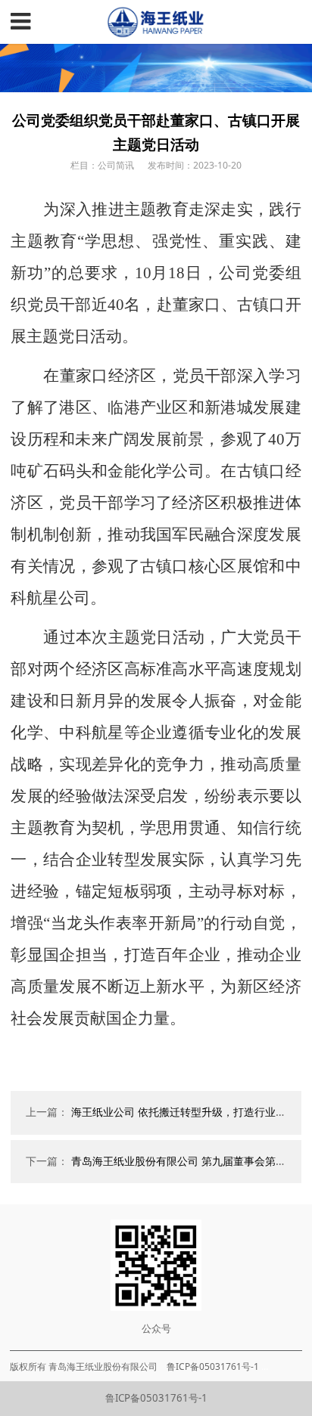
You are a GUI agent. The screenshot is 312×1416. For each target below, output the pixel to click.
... (264, 1366)
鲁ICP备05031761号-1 (156, 1398)
